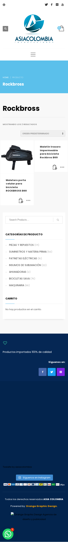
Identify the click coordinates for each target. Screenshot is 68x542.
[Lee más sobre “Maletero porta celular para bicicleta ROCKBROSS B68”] (21, 200)
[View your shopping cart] (61, 28)
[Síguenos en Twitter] (52, 372)
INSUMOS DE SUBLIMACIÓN (25, 265)
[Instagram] (57, 4)
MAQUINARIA (16, 285)
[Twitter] (46, 4)
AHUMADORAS (17, 272)
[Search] (58, 220)
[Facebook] (51, 4)
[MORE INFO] (28, 200)
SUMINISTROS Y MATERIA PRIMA (28, 251)
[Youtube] (62, 4)
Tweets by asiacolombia (17, 467)
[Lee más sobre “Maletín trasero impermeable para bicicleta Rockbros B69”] (55, 167)
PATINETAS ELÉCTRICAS (23, 258)
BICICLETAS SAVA (19, 278)
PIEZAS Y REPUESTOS (21, 245)
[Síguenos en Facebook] (43, 372)
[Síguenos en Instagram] (61, 372)
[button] (8, 534)
